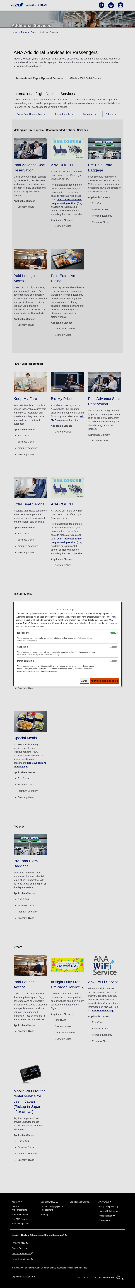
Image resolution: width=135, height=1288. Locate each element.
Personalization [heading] (25, 660)
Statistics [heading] (22, 646)
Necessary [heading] (23, 632)
